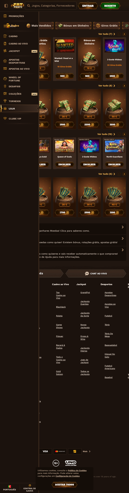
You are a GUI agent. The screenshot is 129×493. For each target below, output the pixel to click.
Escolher (39, 164)
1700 (62, 212)
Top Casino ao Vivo (61, 295)
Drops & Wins (84, 337)
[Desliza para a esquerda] (119, 34)
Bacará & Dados (60, 346)
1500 (112, 76)
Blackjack (61, 307)
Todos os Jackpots (85, 372)
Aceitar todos (64, 484)
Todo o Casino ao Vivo (61, 360)
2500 (87, 212)
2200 (87, 124)
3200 (112, 124)
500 (62, 76)
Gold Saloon (59, 372)
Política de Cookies (77, 470)
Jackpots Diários (85, 349)
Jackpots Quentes (85, 302)
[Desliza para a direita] (124, 34)
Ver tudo (103, 34)
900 (87, 76)
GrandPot (85, 292)
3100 (112, 212)
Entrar (88, 6)
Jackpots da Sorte (85, 314)
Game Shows (59, 326)
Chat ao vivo (98, 273)
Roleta (59, 316)
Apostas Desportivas (110, 294)
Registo (110, 6)
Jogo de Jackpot (84, 361)
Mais (85, 451)
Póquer (59, 336)
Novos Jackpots (85, 326)
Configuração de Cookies (68, 476)
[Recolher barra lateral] (6, 5)
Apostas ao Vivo (110, 305)
